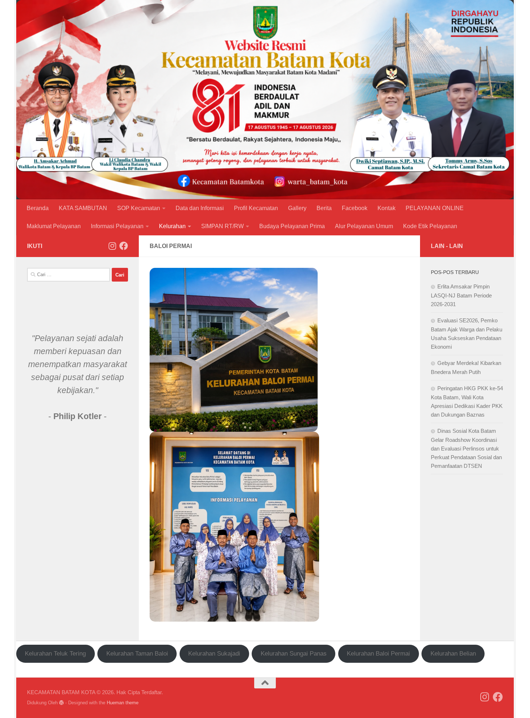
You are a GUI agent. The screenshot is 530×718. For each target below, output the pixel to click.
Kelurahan (172, 226)
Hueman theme (122, 702)
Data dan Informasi (200, 208)
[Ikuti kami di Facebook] (123, 245)
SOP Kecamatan (138, 208)
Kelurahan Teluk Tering (55, 653)
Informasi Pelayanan (117, 226)
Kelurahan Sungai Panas (294, 653)
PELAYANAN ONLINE (435, 208)
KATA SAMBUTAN (83, 208)
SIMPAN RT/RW (222, 226)
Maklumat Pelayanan (54, 226)
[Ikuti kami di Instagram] (112, 245)
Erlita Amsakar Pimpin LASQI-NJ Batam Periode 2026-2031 (461, 295)
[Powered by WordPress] (61, 702)
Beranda (38, 208)
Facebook (354, 208)
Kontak (386, 208)
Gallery (297, 208)
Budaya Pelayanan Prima (292, 226)
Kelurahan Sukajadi (214, 653)
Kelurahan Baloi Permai (378, 653)
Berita (324, 208)
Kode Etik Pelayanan (430, 226)
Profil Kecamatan (256, 208)
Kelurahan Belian (453, 653)
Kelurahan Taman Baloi (137, 653)
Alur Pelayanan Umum (364, 226)
